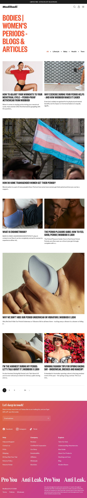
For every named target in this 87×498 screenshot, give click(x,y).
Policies (12, 492)
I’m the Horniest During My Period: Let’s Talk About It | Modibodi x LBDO (21, 367)
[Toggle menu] (83, 7)
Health (73, 51)
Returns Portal (7, 465)
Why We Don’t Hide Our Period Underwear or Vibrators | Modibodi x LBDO (39, 317)
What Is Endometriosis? (15, 231)
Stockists (33, 465)
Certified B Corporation (38, 446)
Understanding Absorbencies (68, 446)
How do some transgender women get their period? (29, 182)
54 (25, 390)
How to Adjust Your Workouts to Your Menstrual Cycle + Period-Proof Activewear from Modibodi (22, 97)
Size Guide (61, 449)
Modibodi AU (7, 489)
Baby (65, 51)
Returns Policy (7, 461)
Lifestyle (56, 51)
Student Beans (63, 465)
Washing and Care (64, 457)
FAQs (4, 449)
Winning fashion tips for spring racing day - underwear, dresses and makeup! (64, 367)
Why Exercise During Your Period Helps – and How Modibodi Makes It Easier (64, 95)
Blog (59, 461)
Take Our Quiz (63, 442)
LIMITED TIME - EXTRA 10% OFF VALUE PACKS (43, 2)
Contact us (6, 446)
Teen (82, 51)
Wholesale (33, 461)
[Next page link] (29, 390)
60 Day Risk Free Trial (10, 457)
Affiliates (33, 457)
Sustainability (34, 453)
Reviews (33, 442)
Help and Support (8, 442)
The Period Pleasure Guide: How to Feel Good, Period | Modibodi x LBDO (64, 233)
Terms (5, 492)
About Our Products (65, 453)
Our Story (33, 449)
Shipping (5, 453)
